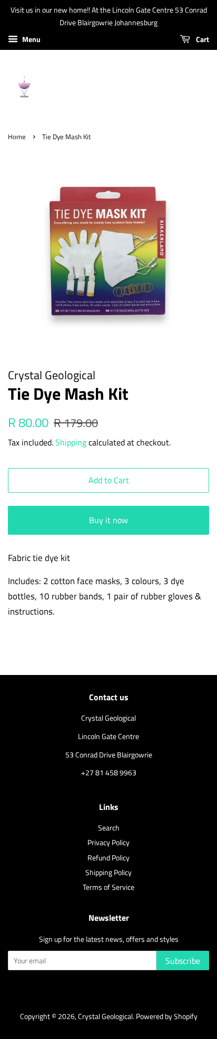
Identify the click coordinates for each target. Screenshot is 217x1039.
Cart (201, 39)
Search (109, 828)
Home (17, 137)
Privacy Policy (108, 842)
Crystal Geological (105, 1016)
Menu (31, 39)
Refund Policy (108, 858)
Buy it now (108, 520)
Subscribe (182, 960)
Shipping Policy (108, 872)
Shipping (70, 442)
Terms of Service (108, 887)
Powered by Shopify (167, 1016)
